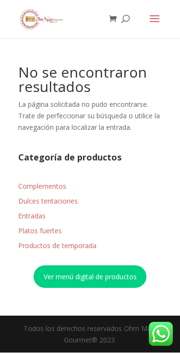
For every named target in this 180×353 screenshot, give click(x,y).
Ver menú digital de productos (90, 276)
